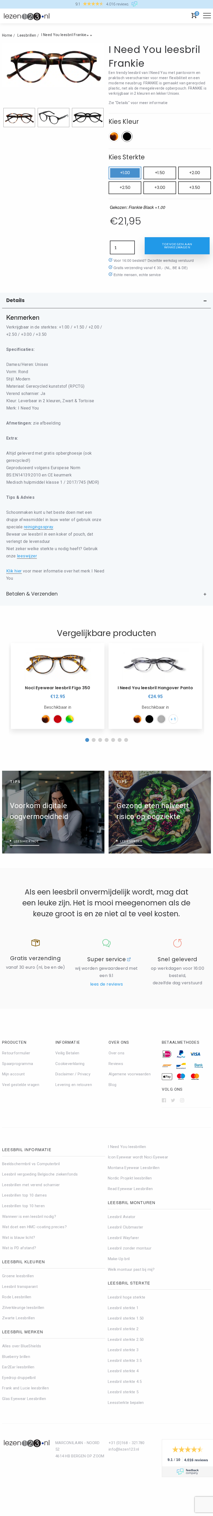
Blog (112, 1084)
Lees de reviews (106, 984)
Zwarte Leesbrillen (18, 1318)
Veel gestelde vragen (20, 1084)
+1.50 (160, 173)
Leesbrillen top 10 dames (24, 1195)
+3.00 (159, 187)
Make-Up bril (119, 1258)
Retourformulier (16, 1053)
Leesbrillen (26, 35)
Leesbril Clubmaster (125, 1227)
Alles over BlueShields (21, 1346)
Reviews (116, 1063)
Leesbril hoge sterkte (126, 1297)
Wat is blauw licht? (18, 1237)
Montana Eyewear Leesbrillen (133, 1167)
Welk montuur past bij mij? (131, 1269)
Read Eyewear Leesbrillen (130, 1188)
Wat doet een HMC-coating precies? (34, 1227)
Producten (14, 1042)
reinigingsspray (38, 526)
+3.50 (194, 187)
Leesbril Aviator (122, 1216)
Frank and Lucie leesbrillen (25, 1388)
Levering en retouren (73, 1084)
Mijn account (13, 1074)
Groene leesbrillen (18, 1276)
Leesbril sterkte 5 (123, 1392)
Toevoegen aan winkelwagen (177, 245)
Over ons (119, 1042)
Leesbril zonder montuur (129, 1248)
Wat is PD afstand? (19, 1248)
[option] (57, 686)
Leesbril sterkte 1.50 (126, 1318)
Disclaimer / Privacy (72, 1074)
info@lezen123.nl (124, 1449)
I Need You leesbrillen (127, 1146)
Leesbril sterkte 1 (123, 1308)
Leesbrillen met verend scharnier (31, 1185)
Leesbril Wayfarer (123, 1237)
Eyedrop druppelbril (19, 1377)
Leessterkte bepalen (126, 1402)
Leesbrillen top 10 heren (23, 1206)
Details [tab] (15, 300)
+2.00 (194, 173)
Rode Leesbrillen (16, 1297)
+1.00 (125, 173)
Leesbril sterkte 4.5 (125, 1381)
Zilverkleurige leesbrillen (23, 1307)
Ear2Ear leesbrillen (18, 1367)
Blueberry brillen (16, 1356)
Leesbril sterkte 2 (123, 1329)
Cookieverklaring (70, 1063)
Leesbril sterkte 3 (123, 1350)
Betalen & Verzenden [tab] (32, 593)
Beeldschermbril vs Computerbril (31, 1164)
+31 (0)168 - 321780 (127, 1442)
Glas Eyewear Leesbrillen (24, 1398)
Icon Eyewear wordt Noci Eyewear (138, 1157)
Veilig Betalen (67, 1053)
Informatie (67, 1042)
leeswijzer (27, 556)
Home (7, 35)
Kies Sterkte (127, 157)
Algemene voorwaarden (130, 1074)
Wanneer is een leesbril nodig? (29, 1216)
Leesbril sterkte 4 (123, 1371)
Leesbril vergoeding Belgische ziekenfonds (40, 1174)
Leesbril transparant (20, 1286)
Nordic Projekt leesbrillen (130, 1178)
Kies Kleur (124, 121)
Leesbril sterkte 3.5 (125, 1360)
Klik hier (14, 571)
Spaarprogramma (17, 1063)
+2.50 (125, 187)
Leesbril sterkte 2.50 (126, 1339)
